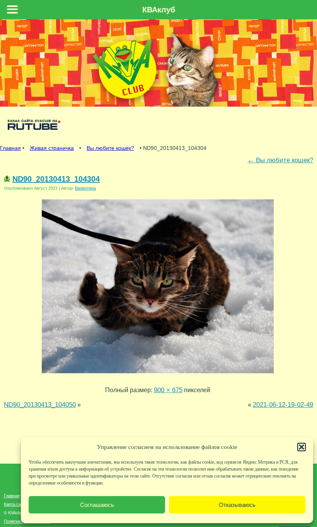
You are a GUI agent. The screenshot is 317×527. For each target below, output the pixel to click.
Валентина (85, 188)
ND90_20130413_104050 (40, 404)
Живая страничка (52, 148)
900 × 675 (168, 390)
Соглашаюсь (97, 505)
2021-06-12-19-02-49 (283, 404)
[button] (301, 447)
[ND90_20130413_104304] (158, 375)
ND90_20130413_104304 (56, 179)
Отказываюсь (237, 505)
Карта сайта (15, 504)
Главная (10, 148)
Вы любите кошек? (110, 148)
